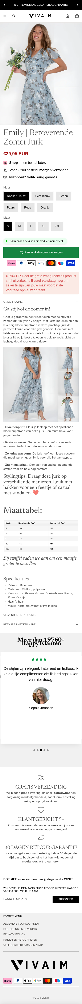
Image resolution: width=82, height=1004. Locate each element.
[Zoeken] (14, 16)
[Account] (67, 16)
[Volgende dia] (77, 4)
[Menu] (5, 16)
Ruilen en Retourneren (20, 939)
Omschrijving (13, 301)
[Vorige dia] (4, 4)
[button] (34, 750)
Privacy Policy (14, 934)
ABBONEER (65, 899)
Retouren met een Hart (19, 624)
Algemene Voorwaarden (21, 923)
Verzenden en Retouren (19, 615)
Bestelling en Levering (20, 929)
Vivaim (45, 997)
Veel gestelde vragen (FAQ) (23, 945)
